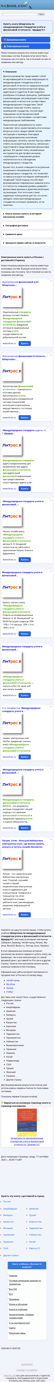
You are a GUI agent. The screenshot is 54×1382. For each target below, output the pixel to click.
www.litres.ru (9, 343)
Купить (24, 343)
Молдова (8, 1228)
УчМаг (9, 991)
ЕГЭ (11, 1294)
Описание (11, 71)
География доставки (16, 225)
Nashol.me (10, 1375)
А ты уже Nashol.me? (19, 1323)
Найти (12, 1328)
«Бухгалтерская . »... (24, 358)
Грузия (32, 1215)
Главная (13, 1275)
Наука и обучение (18, 1304)
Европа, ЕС (34, 1248)
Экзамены (14, 1299)
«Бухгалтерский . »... (20, 284)
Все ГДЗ (13, 1289)
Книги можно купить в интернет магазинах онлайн (22, 215)
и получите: (25, 242)
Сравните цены (13, 234)
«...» (23, 503)
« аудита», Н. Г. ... (24, 432)
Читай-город (12, 980)
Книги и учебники (18, 1309)
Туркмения (8, 1234)
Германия (8, 1241)
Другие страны (10, 1255)
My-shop (10, 984)
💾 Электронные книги (16, 46)
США (5, 1248)
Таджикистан (35, 1228)
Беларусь (8, 1215)
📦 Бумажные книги (15, 39)
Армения (33, 1208)
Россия (6, 1201)
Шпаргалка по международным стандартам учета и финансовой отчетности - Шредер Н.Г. (27, 1141)
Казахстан (8, 1221)
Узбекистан (35, 1234)
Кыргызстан (35, 1221)
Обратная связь (17, 1333)
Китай (32, 1241)
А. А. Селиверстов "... (21, 710)
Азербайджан (10, 1208)
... (51, 280)
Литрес (10, 988)
